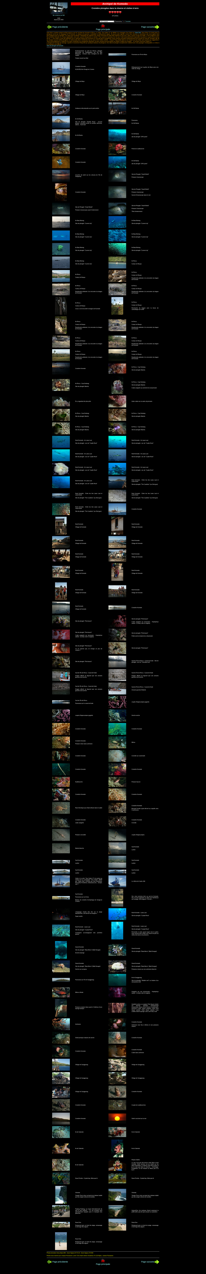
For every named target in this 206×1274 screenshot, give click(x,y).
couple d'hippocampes (138, 834)
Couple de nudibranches (139, 1105)
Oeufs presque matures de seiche (84, 1037)
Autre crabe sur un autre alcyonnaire (142, 401)
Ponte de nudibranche (138, 148)
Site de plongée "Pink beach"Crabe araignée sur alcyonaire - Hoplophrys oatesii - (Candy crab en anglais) (145, 621)
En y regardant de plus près (83, 401)
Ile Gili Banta (135, 108)
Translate (128, 21)
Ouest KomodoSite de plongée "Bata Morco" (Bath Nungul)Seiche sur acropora (87, 966)
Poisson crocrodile (80, 834)
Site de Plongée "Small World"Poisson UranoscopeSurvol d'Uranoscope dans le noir (141, 192)
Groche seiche (136, 715)
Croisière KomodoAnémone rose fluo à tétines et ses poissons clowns (145, 1024)
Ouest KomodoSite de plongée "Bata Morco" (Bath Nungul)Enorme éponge (87, 949)
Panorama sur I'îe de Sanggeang (84, 979)
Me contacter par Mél (59, 15)
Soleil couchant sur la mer (139, 1118)
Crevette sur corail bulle (138, 755)
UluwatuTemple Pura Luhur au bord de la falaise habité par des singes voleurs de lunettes (88, 1195)
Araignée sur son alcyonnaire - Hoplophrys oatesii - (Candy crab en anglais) (145, 992)
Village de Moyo (79, 81)
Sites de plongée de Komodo (55, 45)
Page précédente (60, 27)
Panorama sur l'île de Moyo (139, 54)
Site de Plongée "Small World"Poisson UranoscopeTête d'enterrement (140, 208)
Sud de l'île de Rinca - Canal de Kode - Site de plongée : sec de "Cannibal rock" (145, 661)
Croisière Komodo (137, 95)
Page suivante (147, 27)
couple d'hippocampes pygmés (140, 702)
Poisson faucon (136, 782)
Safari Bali (138, 32)
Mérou (133, 742)
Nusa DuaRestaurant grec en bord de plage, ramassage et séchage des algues (88, 1224)
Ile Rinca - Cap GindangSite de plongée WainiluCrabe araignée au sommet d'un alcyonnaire (144, 385)
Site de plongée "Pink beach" (83, 621)
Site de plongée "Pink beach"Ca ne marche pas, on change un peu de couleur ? (88, 648)
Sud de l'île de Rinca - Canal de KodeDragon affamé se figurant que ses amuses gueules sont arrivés (88, 675)
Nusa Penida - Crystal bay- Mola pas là (86, 1178)
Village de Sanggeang (81, 1064)
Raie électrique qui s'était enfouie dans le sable (88, 808)
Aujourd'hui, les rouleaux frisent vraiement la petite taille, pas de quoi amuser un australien (145, 1211)
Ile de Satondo (79, 1132)
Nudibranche (79, 782)
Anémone (78, 1024)
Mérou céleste (79, 992)
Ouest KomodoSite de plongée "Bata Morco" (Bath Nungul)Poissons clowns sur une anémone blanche (144, 966)
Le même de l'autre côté (138, 881)
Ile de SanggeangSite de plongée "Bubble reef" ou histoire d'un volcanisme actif (145, 980)
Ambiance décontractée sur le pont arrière (87, 108)
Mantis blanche (79, 848)
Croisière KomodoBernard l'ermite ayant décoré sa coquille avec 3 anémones (145, 808)
